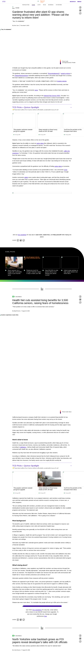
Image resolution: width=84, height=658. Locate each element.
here (45, 616)
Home (33, 4)
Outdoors (59, 4)
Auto (38, 4)
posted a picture (65, 73)
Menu (79, 1)
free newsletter (22, 234)
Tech (44, 4)
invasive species (62, 81)
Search (73, 1)
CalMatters (23, 447)
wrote (36, 90)
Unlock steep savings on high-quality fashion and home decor (71, 272)
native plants (40, 143)
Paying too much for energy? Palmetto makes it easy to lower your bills (33, 272)
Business (50, 4)
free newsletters (37, 610)
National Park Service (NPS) (52, 95)
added (26, 177)
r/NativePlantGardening (21, 75)
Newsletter (25, 4)
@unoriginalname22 (54, 73)
